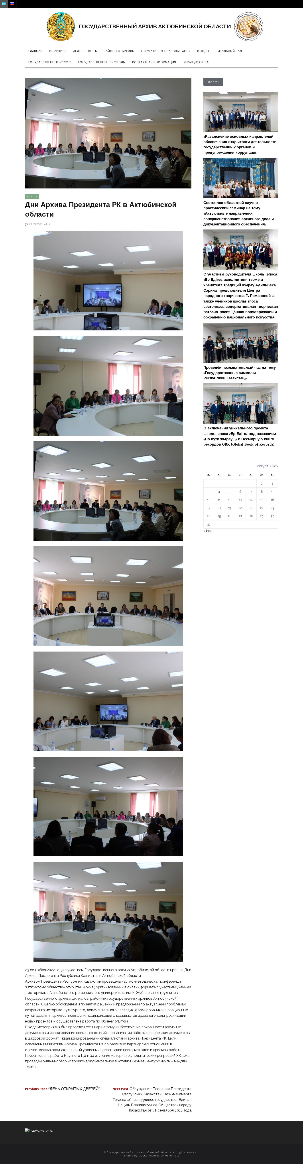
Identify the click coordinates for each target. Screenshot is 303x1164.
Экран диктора (196, 62)
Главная (35, 51)
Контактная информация (154, 62)
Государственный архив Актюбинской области (155, 26)
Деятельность (85, 51)
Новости (32, 196)
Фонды (203, 51)
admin (47, 224)
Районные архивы (119, 51)
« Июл (207, 531)
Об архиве (57, 51)
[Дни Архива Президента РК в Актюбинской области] (108, 133)
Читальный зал (229, 51)
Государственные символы (102, 62)
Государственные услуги (50, 62)
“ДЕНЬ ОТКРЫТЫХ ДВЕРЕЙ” (62, 1089)
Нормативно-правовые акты (165, 51)
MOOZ (142, 1155)
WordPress (172, 1155)
